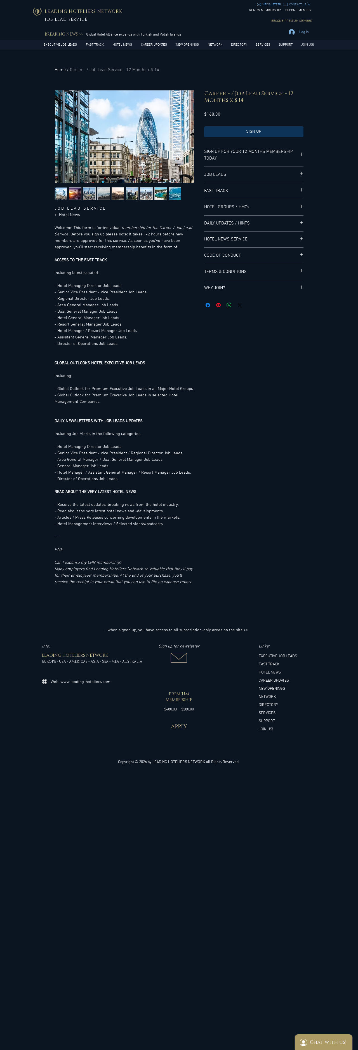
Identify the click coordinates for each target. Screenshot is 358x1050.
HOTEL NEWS (270, 672)
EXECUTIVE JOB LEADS (278, 656)
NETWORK (267, 696)
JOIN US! (266, 729)
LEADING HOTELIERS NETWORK (178, 762)
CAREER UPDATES (274, 680)
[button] (271, 5)
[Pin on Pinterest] (218, 305)
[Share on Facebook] (207, 305)
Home (60, 70)
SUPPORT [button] (267, 721)
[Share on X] (239, 305)
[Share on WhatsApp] (229, 305)
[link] (309, 4)
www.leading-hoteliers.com (85, 681)
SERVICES (267, 713)
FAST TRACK (269, 664)
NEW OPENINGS (272, 688)
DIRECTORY (268, 705)
